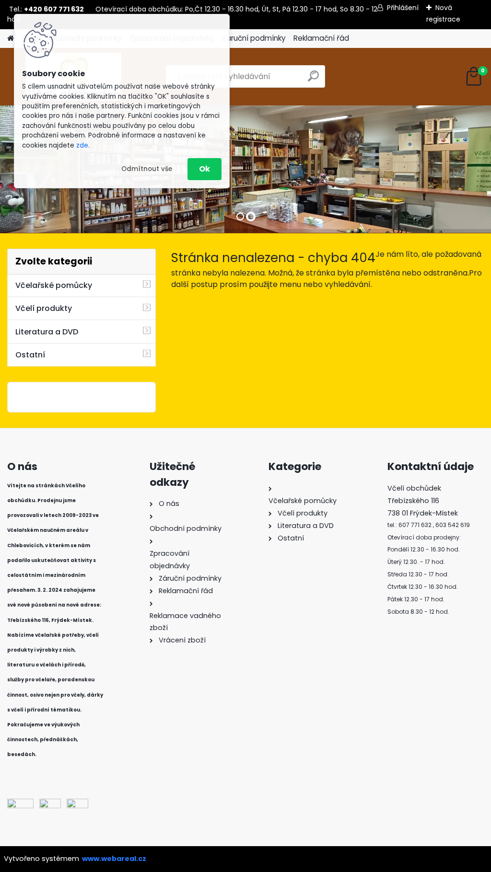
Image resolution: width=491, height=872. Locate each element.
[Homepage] (10, 38)
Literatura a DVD (46, 331)
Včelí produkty (43, 308)
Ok (204, 168)
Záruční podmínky (254, 38)
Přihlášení (403, 7)
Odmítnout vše (146, 168)
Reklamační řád (321, 38)
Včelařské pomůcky (53, 285)
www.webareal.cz (114, 858)
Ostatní (30, 354)
